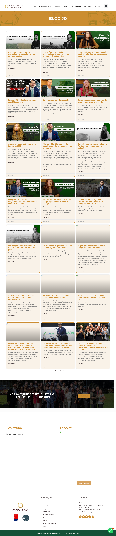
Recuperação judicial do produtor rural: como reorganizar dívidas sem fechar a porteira (22, 248)
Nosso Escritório (45, 6)
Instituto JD (46, 512)
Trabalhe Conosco (48, 514)
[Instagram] (89, 516)
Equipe (57, 6)
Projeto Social (76, 6)
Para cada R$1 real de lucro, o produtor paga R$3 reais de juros (22, 101)
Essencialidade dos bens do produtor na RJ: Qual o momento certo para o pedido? (92, 146)
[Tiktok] (93, 516)
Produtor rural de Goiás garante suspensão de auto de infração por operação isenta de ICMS (90, 201)
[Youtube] (86, 516)
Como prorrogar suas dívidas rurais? (56, 100)
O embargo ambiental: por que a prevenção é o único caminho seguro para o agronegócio (21, 54)
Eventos (45, 520)
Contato (98, 6)
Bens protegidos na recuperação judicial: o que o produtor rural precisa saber (93, 101)
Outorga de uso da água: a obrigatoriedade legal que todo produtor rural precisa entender (22, 201)
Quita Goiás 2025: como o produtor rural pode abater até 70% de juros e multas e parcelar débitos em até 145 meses (57, 345)
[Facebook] (80, 516)
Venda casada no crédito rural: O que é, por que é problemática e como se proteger (57, 201)
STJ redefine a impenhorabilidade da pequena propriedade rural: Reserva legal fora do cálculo (21, 297)
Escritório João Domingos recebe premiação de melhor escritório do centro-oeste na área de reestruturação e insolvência (93, 346)
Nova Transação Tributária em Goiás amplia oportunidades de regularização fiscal (92, 297)
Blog (65, 6)
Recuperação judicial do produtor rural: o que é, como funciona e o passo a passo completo (92, 54)
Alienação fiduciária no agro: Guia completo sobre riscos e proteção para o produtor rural (57, 146)
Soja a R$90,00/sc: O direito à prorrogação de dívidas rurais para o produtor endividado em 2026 (56, 54)
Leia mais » (11, 68)
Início (34, 6)
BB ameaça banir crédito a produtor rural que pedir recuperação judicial (57, 296)
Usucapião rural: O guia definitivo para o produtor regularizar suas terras (57, 247)
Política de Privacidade (49, 523)
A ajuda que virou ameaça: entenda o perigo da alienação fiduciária (91, 247)
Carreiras (87, 6)
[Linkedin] (83, 516)
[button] (106, 6)
